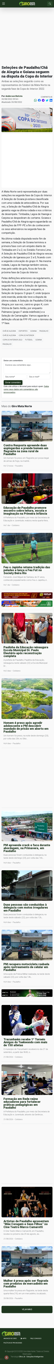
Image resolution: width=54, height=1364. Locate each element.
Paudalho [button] (43, 331)
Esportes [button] (23, 331)
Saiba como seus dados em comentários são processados (26, 389)
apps (24, 1338)
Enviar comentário (13, 382)
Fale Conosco (35, 1338)
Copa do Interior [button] (26, 335)
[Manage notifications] (7, 1357)
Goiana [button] (33, 331)
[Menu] (4, 4)
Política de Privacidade (13, 1343)
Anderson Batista (14, 96)
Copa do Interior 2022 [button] (12, 340)
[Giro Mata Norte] (27, 3)
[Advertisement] (27, 36)
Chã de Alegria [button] (9, 331)
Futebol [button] (29, 340)
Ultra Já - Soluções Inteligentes (31, 1357)
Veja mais (27, 1309)
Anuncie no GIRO (10, 1338)
